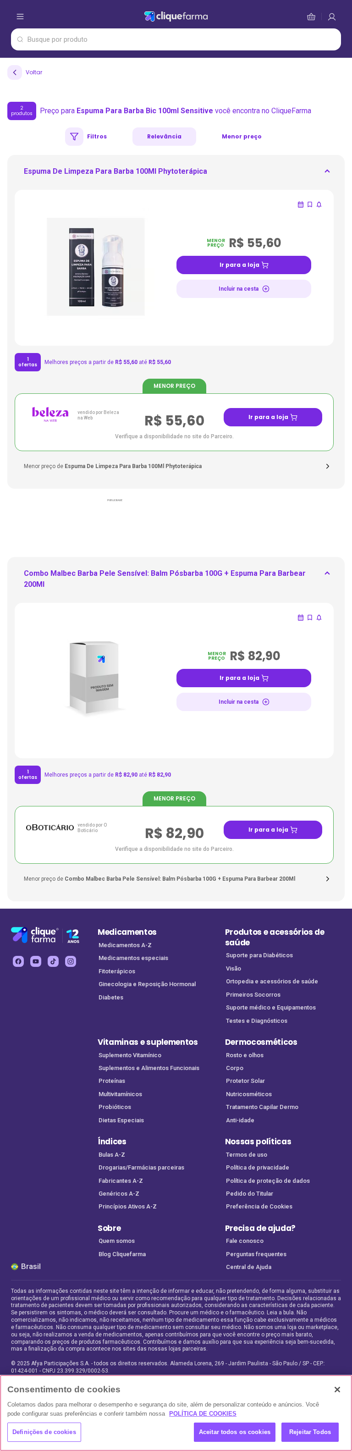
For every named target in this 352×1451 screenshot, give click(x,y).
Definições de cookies (44, 1432)
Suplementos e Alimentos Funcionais (149, 1068)
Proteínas (112, 1080)
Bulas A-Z (112, 1154)
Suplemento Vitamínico (130, 1055)
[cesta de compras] (331, 16)
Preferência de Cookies (259, 1206)
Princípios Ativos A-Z (128, 1206)
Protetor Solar (245, 1080)
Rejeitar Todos (310, 1432)
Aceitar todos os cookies (234, 1432)
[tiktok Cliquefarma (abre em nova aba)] (53, 961)
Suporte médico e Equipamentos (271, 1007)
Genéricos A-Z (119, 1193)
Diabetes (111, 997)
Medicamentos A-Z (125, 945)
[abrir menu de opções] (20, 16)
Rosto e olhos (245, 1055)
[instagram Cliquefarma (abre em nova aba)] (70, 961)
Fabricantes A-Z (121, 1180)
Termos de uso (246, 1154)
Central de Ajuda (248, 1266)
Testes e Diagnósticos (256, 1020)
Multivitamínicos (120, 1094)
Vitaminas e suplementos (148, 1042)
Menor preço (242, 136)
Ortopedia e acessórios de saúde (272, 981)
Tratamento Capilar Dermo (262, 1106)
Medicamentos (127, 932)
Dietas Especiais (121, 1120)
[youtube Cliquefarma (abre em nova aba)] (35, 961)
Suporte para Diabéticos (259, 955)
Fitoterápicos (117, 971)
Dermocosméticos (261, 1042)
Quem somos (117, 1240)
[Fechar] (337, 1389)
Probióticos (115, 1106)
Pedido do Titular (249, 1193)
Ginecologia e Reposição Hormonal (147, 984)
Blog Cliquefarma (122, 1254)
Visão (233, 968)
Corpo (234, 1068)
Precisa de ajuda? (260, 1228)
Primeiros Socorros (253, 994)
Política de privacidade (257, 1167)
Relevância (164, 136)
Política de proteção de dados (268, 1180)
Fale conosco (245, 1240)
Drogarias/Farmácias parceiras (141, 1167)
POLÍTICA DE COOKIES (202, 1413)
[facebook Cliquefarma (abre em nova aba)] (18, 961)
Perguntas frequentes (256, 1254)
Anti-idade (240, 1120)
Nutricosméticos (249, 1094)
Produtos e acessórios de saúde (274, 937)
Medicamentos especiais (133, 957)
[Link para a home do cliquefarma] (176, 16)
